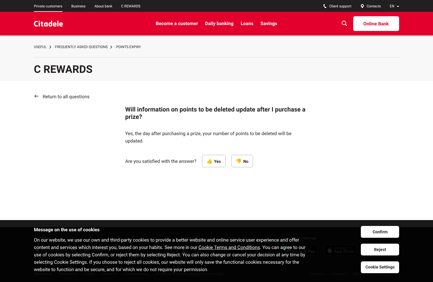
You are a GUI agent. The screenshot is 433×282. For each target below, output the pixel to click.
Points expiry (128, 47)
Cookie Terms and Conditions (229, 247)
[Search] (344, 23)
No (246, 161)
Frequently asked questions (81, 47)
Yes (217, 161)
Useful (40, 47)
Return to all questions (66, 96)
